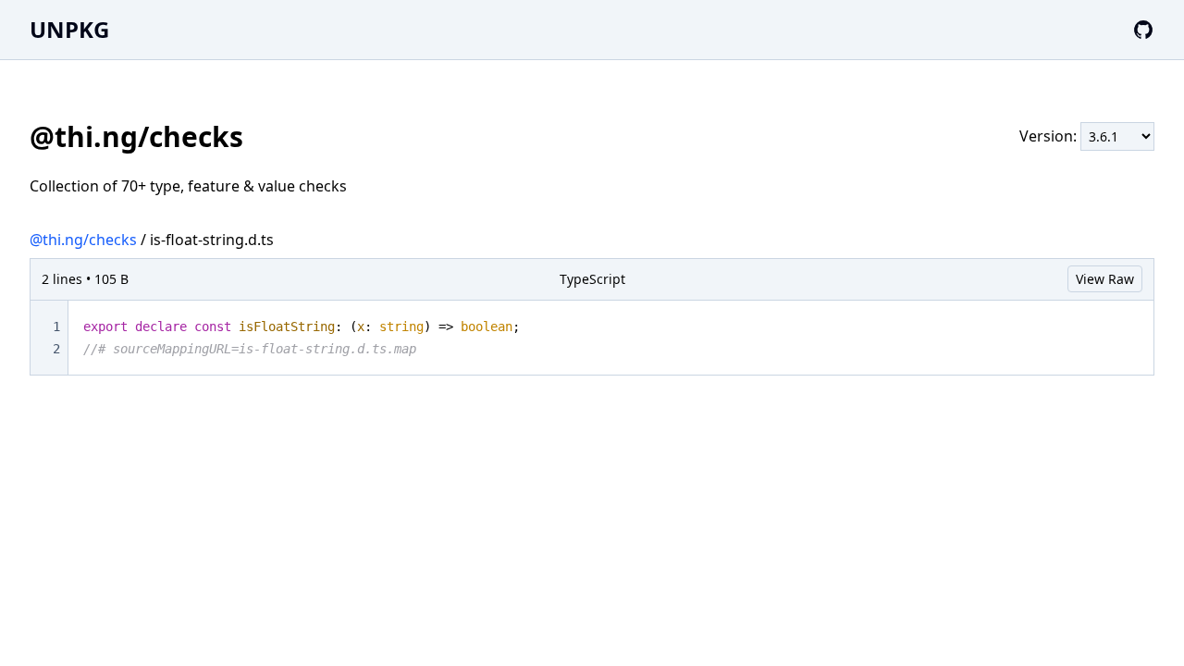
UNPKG (69, 29)
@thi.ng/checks (83, 239)
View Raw (1105, 279)
